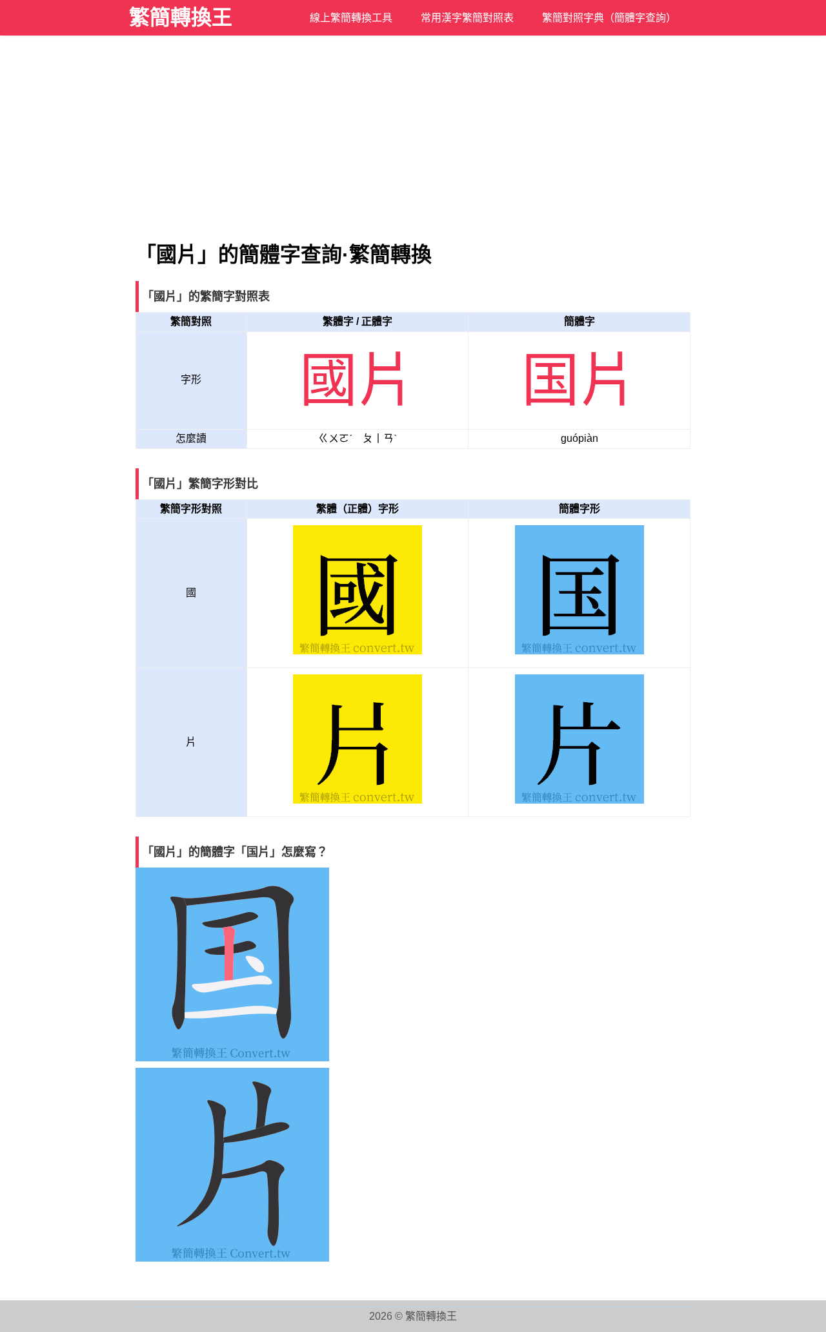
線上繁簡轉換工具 (351, 17)
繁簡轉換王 (180, 17)
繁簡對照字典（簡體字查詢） (609, 17)
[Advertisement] (413, 145)
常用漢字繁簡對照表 (467, 17)
